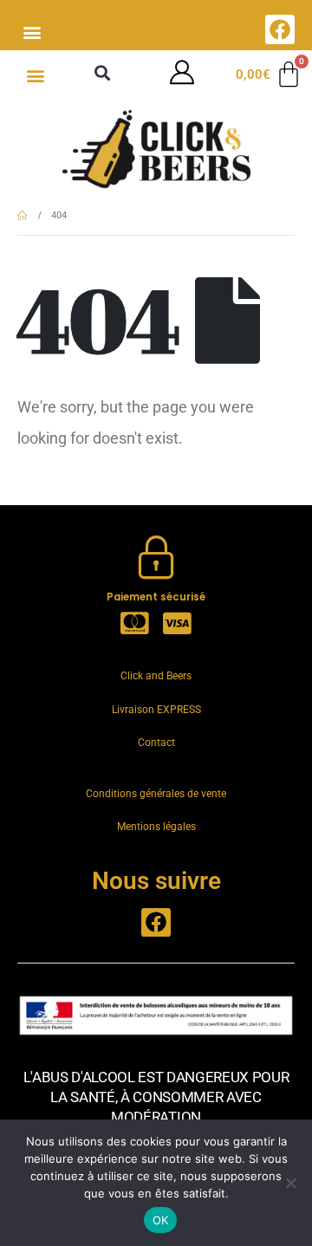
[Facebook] (280, 29)
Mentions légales (156, 827)
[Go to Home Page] (22, 215)
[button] (31, 31)
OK (161, 1220)
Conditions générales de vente (156, 794)
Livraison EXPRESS (156, 710)
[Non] (290, 1182)
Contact (156, 743)
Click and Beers (156, 676)
